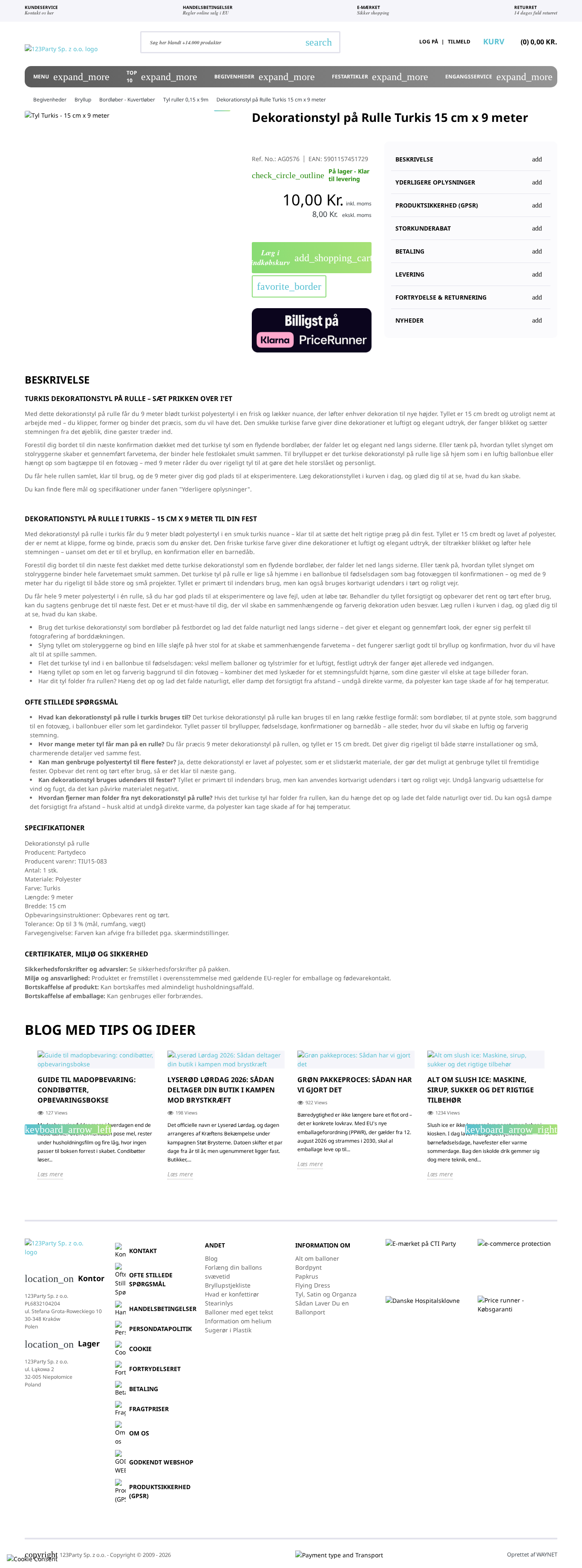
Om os (139, 1433)
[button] (470, 201)
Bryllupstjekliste (228, 1285)
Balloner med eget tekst (239, 1312)
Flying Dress (312, 1285)
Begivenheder (264, 76)
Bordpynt (308, 1267)
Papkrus (306, 1276)
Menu (71, 76)
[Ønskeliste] (387, 41)
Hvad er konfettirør (232, 1294)
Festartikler (380, 76)
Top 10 (162, 76)
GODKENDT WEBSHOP (161, 1462)
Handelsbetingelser (162, 1309)
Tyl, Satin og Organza (326, 1294)
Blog (211, 1258)
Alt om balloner (317, 1258)
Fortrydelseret (155, 1369)
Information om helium (238, 1321)
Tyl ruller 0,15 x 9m (185, 99)
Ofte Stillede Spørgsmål (151, 1279)
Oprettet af (532, 1554)
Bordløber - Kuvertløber (127, 99)
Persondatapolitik (160, 1329)
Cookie (140, 1349)
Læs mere (50, 1174)
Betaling (143, 1389)
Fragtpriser (149, 1409)
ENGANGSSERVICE (499, 76)
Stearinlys (219, 1303)
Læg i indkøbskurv (312, 257)
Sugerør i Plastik (228, 1330)
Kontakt (143, 1251)
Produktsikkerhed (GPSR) (159, 1491)
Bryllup (83, 99)
